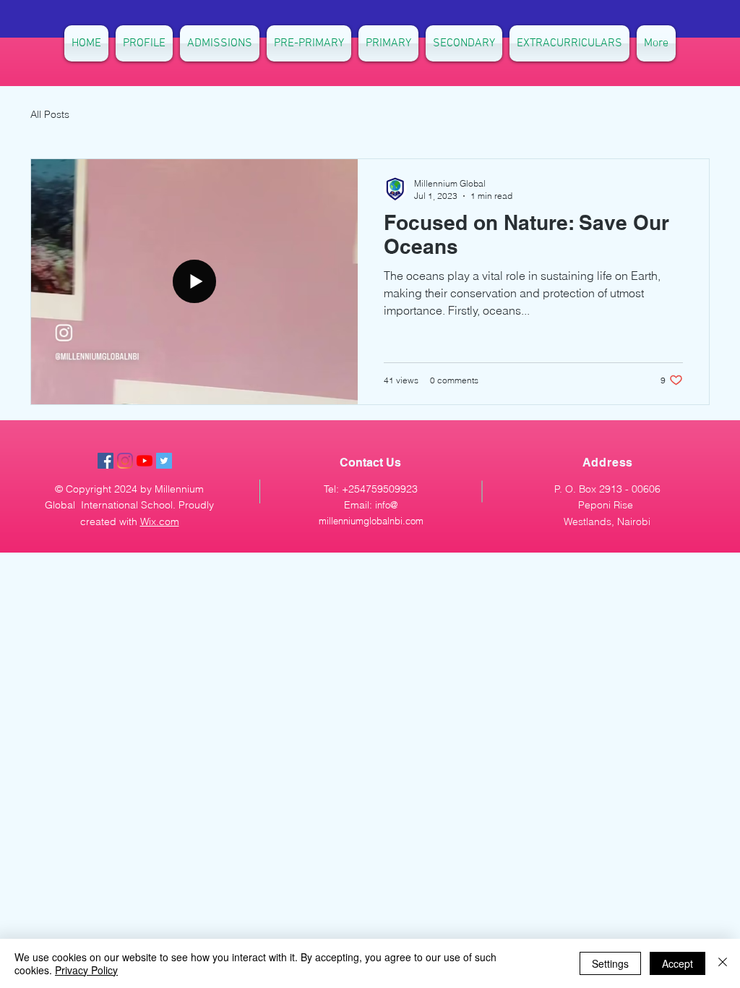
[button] (464, 43)
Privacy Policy (86, 970)
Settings (610, 963)
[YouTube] (144, 461)
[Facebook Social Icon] (105, 461)
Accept (677, 963)
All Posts (49, 114)
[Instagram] (125, 461)
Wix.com (159, 521)
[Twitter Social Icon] (164, 461)
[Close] (722, 963)
